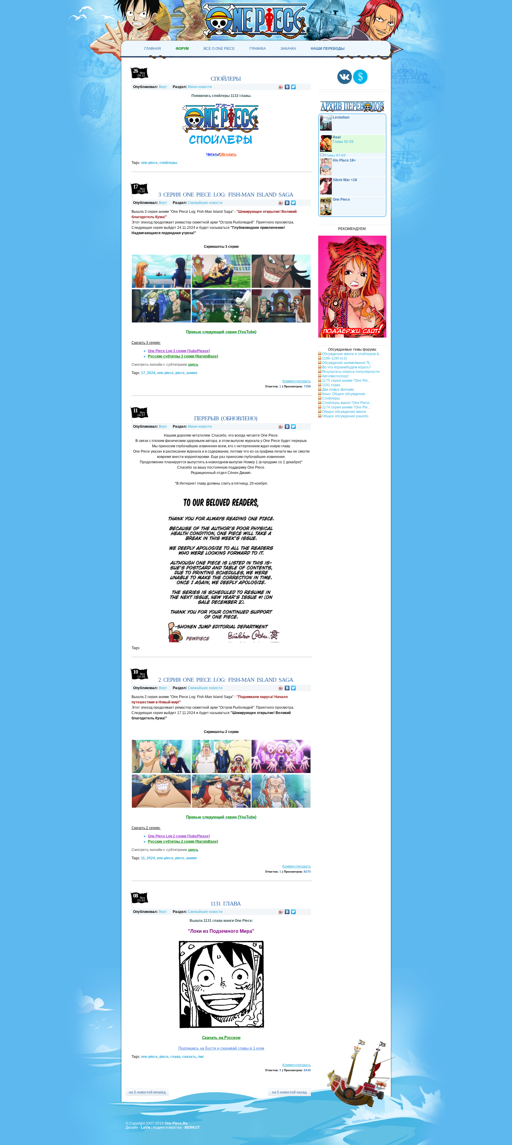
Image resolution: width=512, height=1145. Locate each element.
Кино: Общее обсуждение (343, 395)
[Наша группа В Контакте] (344, 83)
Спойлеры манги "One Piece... (346, 404)
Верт (163, 87)
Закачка (288, 49)
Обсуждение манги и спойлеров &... (351, 355)
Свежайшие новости (205, 203)
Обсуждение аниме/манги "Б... (346, 364)
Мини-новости (200, 87)
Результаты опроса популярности (350, 373)
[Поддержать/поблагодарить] (360, 83)
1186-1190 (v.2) (334, 360)
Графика (257, 49)
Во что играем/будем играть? (346, 369)
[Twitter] (293, 87)
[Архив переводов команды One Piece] (352, 112)
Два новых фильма (337, 391)
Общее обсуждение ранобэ (344, 418)
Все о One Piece (219, 49)
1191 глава (330, 386)
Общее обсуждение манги (343, 413)
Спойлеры (330, 400)
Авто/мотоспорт (335, 378)
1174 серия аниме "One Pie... (345, 409)
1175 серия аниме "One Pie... (345, 382)
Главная (152, 49)
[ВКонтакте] (287, 87)
